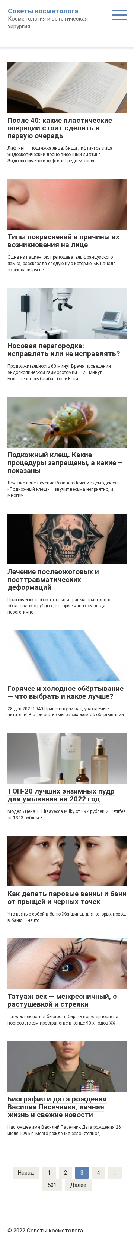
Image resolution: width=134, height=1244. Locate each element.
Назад (26, 1172)
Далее (78, 1185)
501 (52, 1185)
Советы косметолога (43, 11)
